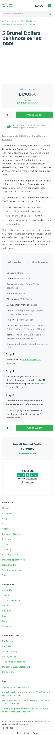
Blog (4, 518)
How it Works (40, 262)
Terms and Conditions (13, 662)
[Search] (50, 14)
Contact (6, 544)
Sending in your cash (12, 570)
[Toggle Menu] (49, 5)
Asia (6, 136)
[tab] (15, 262)
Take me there (28, 453)
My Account (8, 641)
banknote (13, 136)
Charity (5, 529)
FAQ (4, 523)
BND (21, 136)
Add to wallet (34, 114)
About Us (7, 513)
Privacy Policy (9, 656)
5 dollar (32, 25)
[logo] (12, 5)
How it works (9, 565)
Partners (6, 605)
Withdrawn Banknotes (12, 25)
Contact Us (8, 672)
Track (5, 575)
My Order (7, 646)
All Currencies (8, 21)
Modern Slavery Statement (16, 667)
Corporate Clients (11, 534)
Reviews (6, 539)
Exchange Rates (10, 554)
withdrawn (7, 139)
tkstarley (24, 724)
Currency (6, 549)
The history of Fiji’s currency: (16, 687)
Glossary (6, 626)
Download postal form (14, 560)
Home (5, 508)
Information (15, 262)
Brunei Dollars (27, 21)
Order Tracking (10, 651)
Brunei (27, 136)
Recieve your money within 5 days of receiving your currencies (30, 126)
